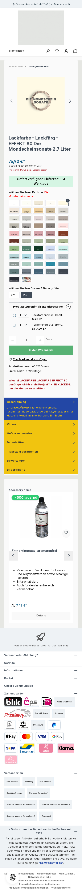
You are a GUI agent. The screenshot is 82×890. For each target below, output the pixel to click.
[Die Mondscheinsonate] (63, 203)
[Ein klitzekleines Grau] (50, 271)
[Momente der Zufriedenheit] (63, 218)
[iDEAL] (46, 702)
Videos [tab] (11, 424)
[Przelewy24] (17, 713)
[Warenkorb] (75, 50)
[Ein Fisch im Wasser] (38, 264)
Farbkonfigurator (46, 873)
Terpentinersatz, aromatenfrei (34, 550)
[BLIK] (13, 702)
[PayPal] (54, 725)
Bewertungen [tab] (16, 460)
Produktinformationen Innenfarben (29, 887)
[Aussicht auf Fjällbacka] (63, 248)
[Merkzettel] (57, 50)
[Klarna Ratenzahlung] (11, 759)
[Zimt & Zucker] (50, 210)
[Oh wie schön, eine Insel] (38, 210)
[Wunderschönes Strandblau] (14, 256)
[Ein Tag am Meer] (26, 256)
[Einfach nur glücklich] (38, 203)
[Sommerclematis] (63, 226)
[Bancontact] (27, 748)
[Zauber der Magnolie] (38, 233)
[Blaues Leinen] (63, 264)
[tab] (41, 409)
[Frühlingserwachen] (14, 233)
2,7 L (26, 294)
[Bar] (23, 725)
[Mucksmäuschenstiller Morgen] (26, 218)
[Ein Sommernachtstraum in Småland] (38, 271)
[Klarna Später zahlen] (65, 748)
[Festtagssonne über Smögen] (26, 210)
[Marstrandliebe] (38, 241)
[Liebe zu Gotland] (38, 218)
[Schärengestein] (14, 218)
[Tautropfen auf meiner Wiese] (14, 226)
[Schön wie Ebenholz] (50, 226)
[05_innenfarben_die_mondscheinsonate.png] (41, 100)
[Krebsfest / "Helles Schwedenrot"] (63, 233)
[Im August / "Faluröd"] (14, 241)
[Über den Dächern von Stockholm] (26, 226)
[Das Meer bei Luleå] (26, 248)
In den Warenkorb (41, 350)
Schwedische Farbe (39, 877)
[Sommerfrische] (38, 256)
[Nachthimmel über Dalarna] (14, 279)
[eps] (31, 702)
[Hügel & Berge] (14, 248)
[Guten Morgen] (63, 210)
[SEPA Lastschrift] (10, 748)
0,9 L (14, 294)
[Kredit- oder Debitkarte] (34, 736)
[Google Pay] (57, 736)
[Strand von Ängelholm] (14, 210)
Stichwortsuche (25, 873)
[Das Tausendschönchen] (26, 233)
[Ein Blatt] (38, 248)
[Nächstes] (70, 101)
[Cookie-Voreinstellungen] (12, 877)
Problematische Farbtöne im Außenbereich (40, 880)
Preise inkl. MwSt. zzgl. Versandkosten (28, 170)
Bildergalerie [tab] (16, 469)
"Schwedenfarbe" (51, 862)
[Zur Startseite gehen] (41, 27)
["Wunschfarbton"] (26, 279)
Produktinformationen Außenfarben (39, 884)
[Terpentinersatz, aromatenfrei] (41, 517)
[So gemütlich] (50, 264)
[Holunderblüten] (26, 203)
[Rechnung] (10, 725)
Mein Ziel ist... (67, 873)
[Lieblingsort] (63, 241)
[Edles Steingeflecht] (26, 241)
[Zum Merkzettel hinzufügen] (66, 533)
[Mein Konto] (66, 50)
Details (41, 615)
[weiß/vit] (14, 203)
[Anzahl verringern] (12, 340)
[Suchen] (48, 50)
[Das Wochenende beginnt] (26, 271)
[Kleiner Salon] (14, 271)
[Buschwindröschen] (50, 241)
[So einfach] (26, 264)
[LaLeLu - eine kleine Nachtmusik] (63, 271)
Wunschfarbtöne (61, 887)
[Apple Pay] (10, 736)
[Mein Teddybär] (38, 226)
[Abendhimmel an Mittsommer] (50, 256)
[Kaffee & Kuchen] (50, 218)
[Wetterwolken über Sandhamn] (63, 256)
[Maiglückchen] (50, 203)
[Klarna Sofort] (46, 748)
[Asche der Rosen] (50, 233)
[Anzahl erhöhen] (40, 340)
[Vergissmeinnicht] (50, 248)
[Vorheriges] (12, 101)
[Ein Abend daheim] (14, 264)
